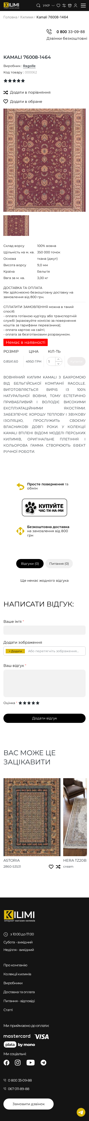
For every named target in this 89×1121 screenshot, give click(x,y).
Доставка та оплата (19, 992)
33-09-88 (71, 31)
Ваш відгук (14, 666)
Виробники (12, 983)
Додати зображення (22, 642)
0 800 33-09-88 (20, 1080)
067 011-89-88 (18, 1089)
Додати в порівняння (30, 92)
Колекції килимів (17, 974)
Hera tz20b (74, 860)
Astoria (11, 860)
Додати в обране (25, 101)
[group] (44, 160)
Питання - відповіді (19, 1001)
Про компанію (15, 965)
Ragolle (29, 66)
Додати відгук (44, 718)
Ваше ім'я (13, 622)
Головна (10, 17)
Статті (8, 1010)
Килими (26, 17)
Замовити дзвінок (29, 1104)
